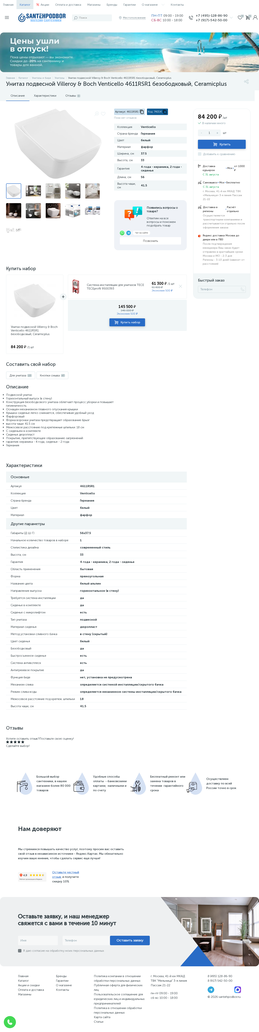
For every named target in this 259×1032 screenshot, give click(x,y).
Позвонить (150, 241)
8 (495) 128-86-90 (220, 976)
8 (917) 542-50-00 (220, 980)
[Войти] (255, 18)
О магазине (150, 4)
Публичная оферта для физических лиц (118, 987)
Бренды (112, 4)
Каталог (25, 4)
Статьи (98, 1021)
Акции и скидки (29, 985)
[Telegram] (211, 989)
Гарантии (129, 4)
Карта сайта (102, 1017)
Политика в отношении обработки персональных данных (118, 1010)
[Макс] (237, 989)
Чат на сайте (141, 232)
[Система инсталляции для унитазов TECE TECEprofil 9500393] (76, 286)
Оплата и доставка (68, 4)
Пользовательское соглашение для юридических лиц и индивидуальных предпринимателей (119, 999)
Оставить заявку (130, 940)
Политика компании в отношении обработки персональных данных (117, 978)
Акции (45, 4)
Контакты (177, 4)
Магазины (93, 4)
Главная (8, 4)
